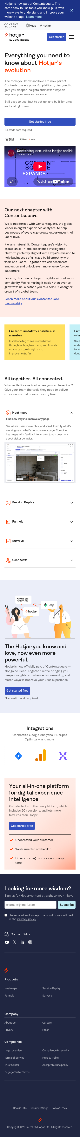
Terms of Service (14, 1057)
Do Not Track (59, 1108)
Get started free (40, 121)
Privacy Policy (50, 1057)
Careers (47, 1022)
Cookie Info (20, 1108)
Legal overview (13, 1050)
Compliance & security (55, 1050)
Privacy (8, 1029)
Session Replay (51, 988)
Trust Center (11, 1064)
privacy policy (26, 919)
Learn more (34, 17)
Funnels (9, 995)
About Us (10, 1022)
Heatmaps (10, 988)
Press (45, 1029)
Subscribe (67, 905)
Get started (56, 37)
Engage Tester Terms (17, 1072)
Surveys (47, 995)
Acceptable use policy (55, 1064)
